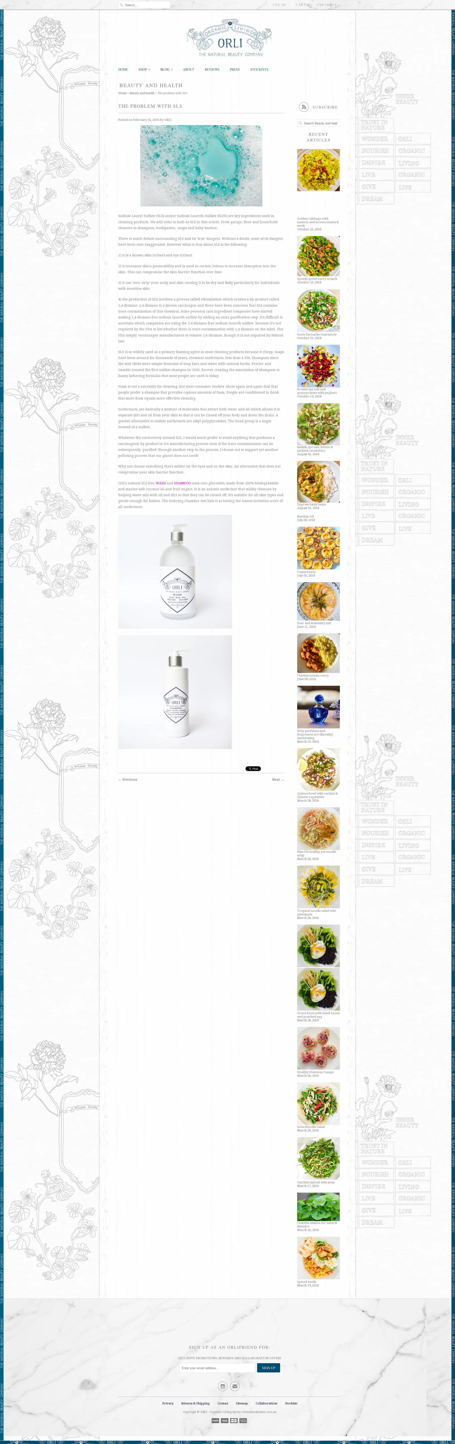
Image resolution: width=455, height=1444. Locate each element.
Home (123, 69)
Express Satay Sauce (311, 504)
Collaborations (266, 1403)
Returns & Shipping (195, 1403)
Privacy (167, 1403)
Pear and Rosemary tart (314, 623)
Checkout (327, 5)
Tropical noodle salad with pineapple (316, 912)
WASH (161, 483)
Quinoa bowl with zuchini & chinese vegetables (317, 795)
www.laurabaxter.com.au (259, 1412)
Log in (279, 5)
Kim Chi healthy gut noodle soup (316, 853)
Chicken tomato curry (313, 675)
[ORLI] (229, 38)
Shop (144, 69)
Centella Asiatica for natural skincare (317, 1224)
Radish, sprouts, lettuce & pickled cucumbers (315, 448)
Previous (130, 779)
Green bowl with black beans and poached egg (318, 1014)
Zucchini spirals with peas (315, 1182)
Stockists (259, 69)
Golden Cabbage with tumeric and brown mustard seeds (317, 222)
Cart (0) (304, 5)
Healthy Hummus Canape (315, 1072)
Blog (166, 69)
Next (276, 779)
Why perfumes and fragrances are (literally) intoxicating (315, 734)
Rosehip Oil (305, 516)
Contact (223, 1403)
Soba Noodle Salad (311, 1127)
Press (235, 69)
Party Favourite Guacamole (317, 334)
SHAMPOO (182, 483)
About (188, 69)
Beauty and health (151, 85)
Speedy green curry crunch (317, 279)
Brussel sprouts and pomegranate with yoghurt (317, 391)
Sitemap (242, 1403)
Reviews (212, 69)
